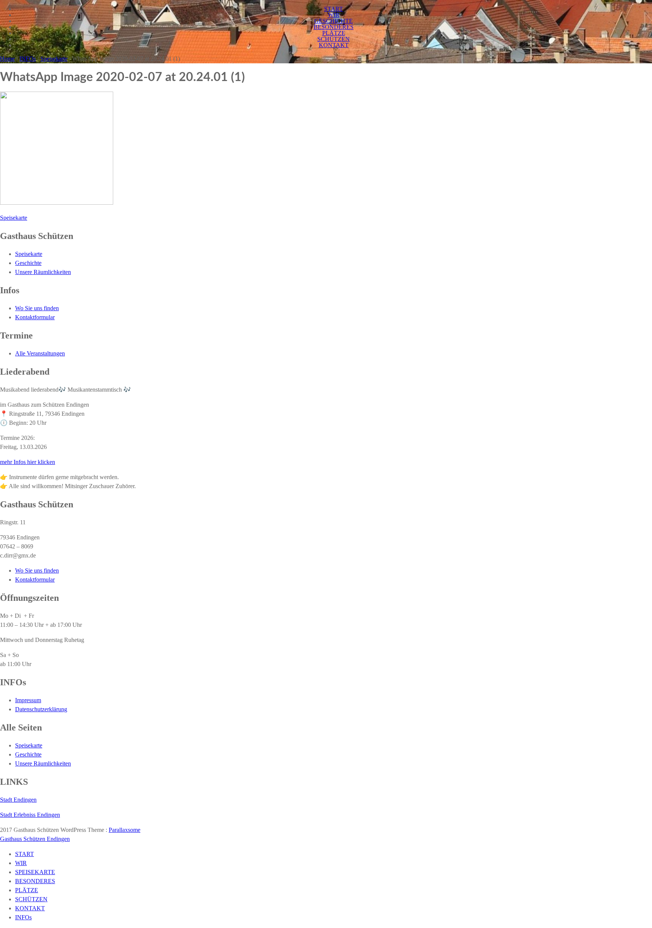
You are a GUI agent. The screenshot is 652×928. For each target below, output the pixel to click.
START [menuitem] (24, 854)
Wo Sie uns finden (37, 308)
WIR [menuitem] (21, 863)
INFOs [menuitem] (23, 917)
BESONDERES (334, 27)
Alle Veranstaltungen (40, 353)
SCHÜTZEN (333, 39)
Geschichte (28, 263)
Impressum (28, 700)
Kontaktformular (35, 317)
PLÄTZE (333, 33)
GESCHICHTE (333, 21)
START (333, 9)
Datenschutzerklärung (41, 709)
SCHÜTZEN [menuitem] (31, 899)
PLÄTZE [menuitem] (26, 890)
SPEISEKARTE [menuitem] (35, 872)
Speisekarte (54, 58)
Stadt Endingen (18, 799)
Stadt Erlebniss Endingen (30, 815)
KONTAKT (334, 45)
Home (7, 58)
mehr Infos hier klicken (27, 462)
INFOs (27, 58)
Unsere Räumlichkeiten (43, 272)
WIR (334, 15)
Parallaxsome (124, 830)
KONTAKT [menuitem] (30, 908)
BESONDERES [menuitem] (35, 881)
